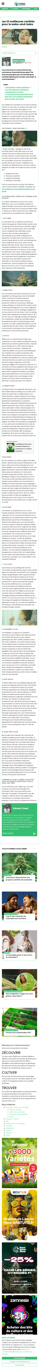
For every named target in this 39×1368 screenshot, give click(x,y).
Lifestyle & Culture (12, 1119)
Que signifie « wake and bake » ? (18, 87)
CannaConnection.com (19, 3)
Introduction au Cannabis (15, 1123)
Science (9, 1130)
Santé (8, 1135)
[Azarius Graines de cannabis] (19, 1215)
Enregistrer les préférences (19, 1361)
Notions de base (15, 1110)
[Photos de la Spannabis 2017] (19, 1022)
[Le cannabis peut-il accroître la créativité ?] (19, 944)
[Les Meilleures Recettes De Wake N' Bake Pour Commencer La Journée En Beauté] (10, 447)
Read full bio (8, 833)
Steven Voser (19, 60)
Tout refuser (19, 1365)
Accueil (4, 47)
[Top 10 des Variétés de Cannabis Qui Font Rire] (19, 906)
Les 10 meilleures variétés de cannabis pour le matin (16, 91)
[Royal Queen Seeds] (19, 1268)
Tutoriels (9, 1126)
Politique (9, 1133)
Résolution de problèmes (18, 1114)
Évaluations (10, 1128)
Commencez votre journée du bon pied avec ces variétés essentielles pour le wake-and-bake (19, 96)
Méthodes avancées (17, 1112)
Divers (11, 1117)
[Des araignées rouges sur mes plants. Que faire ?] (19, 983)
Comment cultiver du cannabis (17, 1107)
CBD (7, 1121)
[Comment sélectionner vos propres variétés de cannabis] (19, 867)
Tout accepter (19, 1358)
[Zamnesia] (19, 1163)
